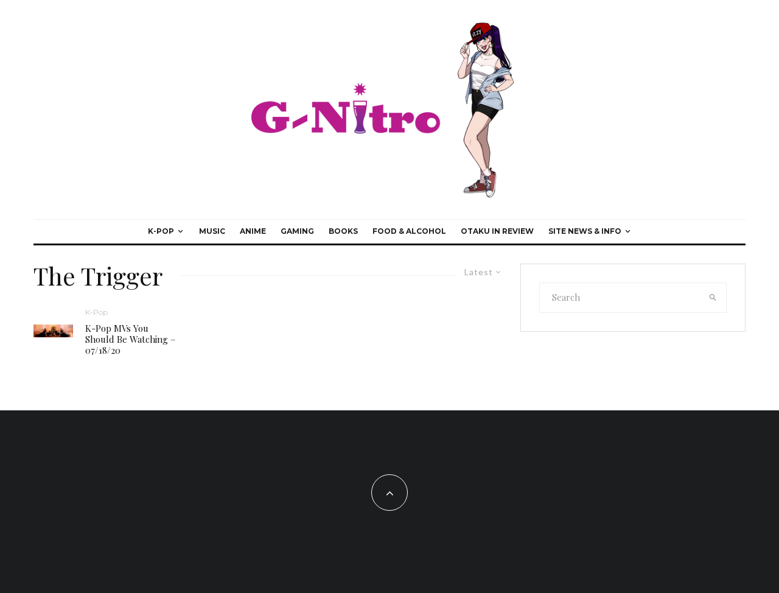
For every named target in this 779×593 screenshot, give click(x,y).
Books (343, 231)
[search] (713, 297)
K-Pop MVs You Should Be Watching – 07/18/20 (130, 339)
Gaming (297, 231)
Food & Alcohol (409, 231)
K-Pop (161, 231)
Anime (253, 231)
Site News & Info (584, 231)
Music (212, 231)
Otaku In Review (497, 231)
